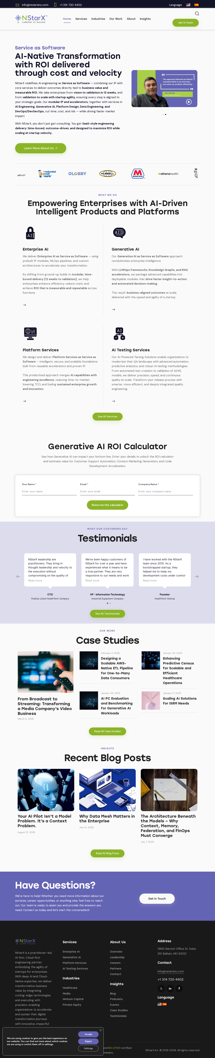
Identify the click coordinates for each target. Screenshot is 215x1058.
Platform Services (41, 350)
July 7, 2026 (147, 841)
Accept (88, 1034)
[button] (163, 114)
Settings (88, 1048)
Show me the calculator (107, 505)
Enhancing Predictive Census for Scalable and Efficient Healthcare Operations (178, 670)
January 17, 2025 (172, 693)
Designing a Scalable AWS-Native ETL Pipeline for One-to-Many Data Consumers (117, 668)
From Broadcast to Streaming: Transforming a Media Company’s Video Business (45, 706)
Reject (88, 1041)
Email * (84, 484)
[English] (188, 6)
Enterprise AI (35, 249)
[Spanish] (197, 6)
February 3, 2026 (110, 653)
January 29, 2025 (172, 653)
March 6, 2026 (26, 718)
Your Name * (29, 484)
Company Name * (148, 484)
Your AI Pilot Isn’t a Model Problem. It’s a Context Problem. (44, 821)
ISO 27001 (114, 1048)
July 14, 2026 (86, 827)
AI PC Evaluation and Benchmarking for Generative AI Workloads (117, 705)
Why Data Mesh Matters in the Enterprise (107, 819)
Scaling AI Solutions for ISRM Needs (180, 700)
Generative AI (125, 249)
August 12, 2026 (26, 832)
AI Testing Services (131, 350)
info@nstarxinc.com (35, 5)
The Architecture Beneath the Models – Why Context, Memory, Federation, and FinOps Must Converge (168, 826)
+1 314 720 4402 (171, 979)
